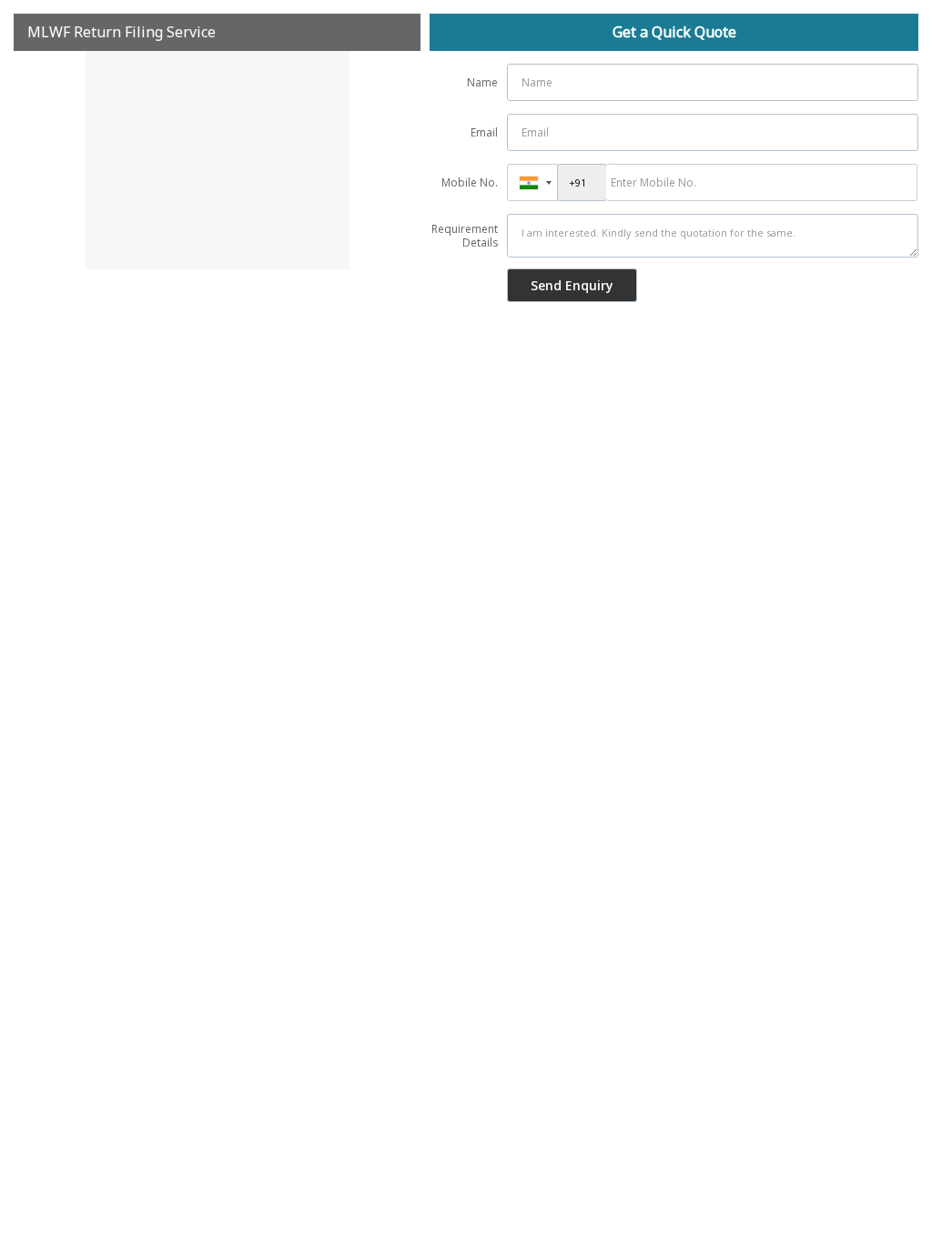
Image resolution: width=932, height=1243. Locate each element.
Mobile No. (469, 182)
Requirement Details (464, 235)
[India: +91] (532, 182)
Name (482, 82)
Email (484, 132)
